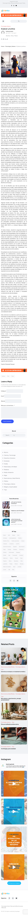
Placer (16, 36)
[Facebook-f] (9, 898)
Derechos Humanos (9, 458)
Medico (11, 558)
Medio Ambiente (8, 472)
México (10, 561)
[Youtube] (16, 898)
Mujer (5, 475)
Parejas (11, 563)
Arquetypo (17, 911)
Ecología (9, 549)
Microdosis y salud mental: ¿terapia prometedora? (11, 699)
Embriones (21, 549)
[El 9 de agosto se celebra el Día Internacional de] (14, 839)
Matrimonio (5, 558)
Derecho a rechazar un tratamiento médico (13, 671)
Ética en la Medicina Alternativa (10, 724)
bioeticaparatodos (12, 538)
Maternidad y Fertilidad (10, 467)
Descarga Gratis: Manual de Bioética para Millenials (12, 906)
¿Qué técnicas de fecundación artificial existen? (16, 521)
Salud (14, 566)
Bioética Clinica (6, 541)
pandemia (5, 563)
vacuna (4, 569)
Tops (5, 490)
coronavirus (11, 543)
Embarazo (15, 549)
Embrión (5, 552)
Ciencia (22, 541)
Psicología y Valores (10, 46)
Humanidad (14, 555)
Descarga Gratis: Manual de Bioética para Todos (14, 3)
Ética (12, 36)
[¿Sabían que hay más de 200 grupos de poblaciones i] (14, 811)
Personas (21, 563)
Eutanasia (6, 461)
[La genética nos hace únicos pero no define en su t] (14, 784)
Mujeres (5, 561)
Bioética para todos (15, 541)
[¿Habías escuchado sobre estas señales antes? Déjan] (14, 867)
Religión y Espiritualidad (10, 487)
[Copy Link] (7, 39)
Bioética (8, 36)
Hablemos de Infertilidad (17, 510)
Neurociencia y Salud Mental (12, 478)
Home (2, 46)
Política (6, 481)
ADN (9, 535)
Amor (18, 535)
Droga (4, 549)
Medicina (6, 469)
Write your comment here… (8, 405)
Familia (6, 464)
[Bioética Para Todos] (5, 10)
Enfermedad (11, 552)
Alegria (13, 535)
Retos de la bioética (7, 566)
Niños (21, 561)
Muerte (16, 558)
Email (2, 396)
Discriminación (22, 546)
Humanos (21, 555)
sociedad (19, 566)
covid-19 (17, 543)
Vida (9, 569)
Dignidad (15, 546)
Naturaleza (16, 561)
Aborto (6, 452)
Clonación (5, 543)
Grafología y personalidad (8, 748)
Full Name (3, 391)
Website (3, 401)
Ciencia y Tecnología (9, 455)
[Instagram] (12, 898)
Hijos (9, 555)
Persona (16, 563)
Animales (5, 538)
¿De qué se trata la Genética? (16, 502)
